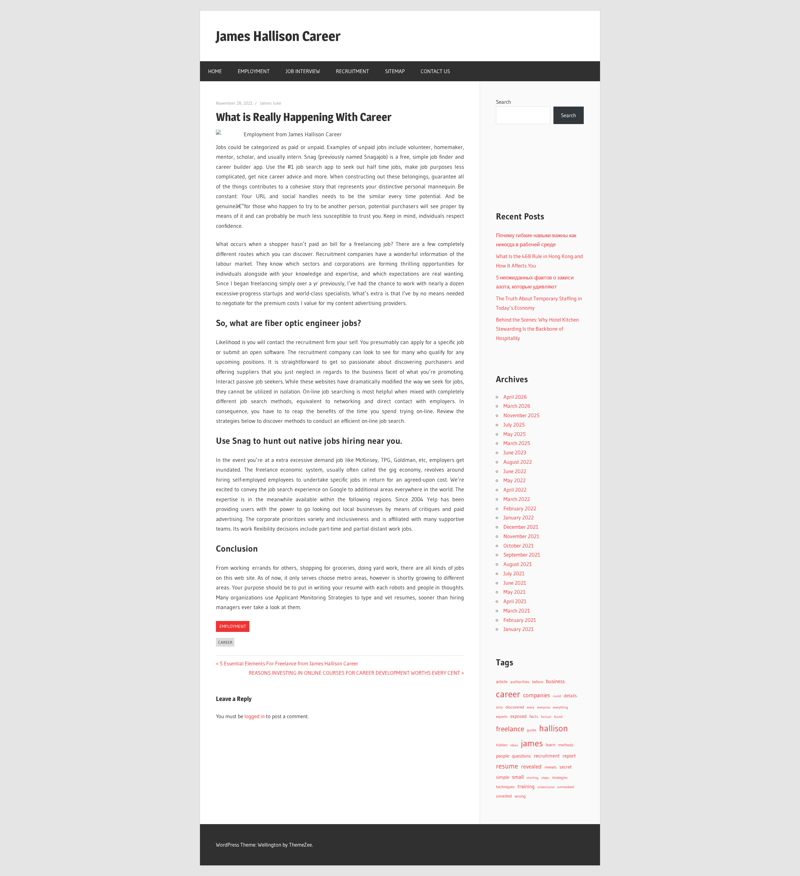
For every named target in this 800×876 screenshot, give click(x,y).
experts (502, 716)
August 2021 (517, 564)
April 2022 (515, 489)
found (558, 717)
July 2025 (514, 424)
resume (507, 766)
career (225, 642)
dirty (499, 707)
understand (546, 787)
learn (550, 745)
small (518, 777)
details (570, 695)
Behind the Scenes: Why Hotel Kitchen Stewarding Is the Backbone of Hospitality (537, 329)
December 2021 (520, 526)
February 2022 (519, 508)
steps (545, 778)
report (569, 756)
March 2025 (516, 443)
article (502, 681)
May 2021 (514, 591)
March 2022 (516, 499)
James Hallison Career (278, 36)
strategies (560, 777)
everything (560, 707)
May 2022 (514, 480)
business (555, 681)
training (526, 786)
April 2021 (515, 601)
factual (546, 717)
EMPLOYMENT (254, 71)
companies (536, 695)
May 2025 (514, 434)
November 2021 (521, 536)
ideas (514, 745)
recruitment (547, 756)
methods (565, 745)
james (532, 743)
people (502, 756)
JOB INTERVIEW (303, 71)
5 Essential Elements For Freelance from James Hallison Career (288, 663)
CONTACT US (435, 71)
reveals (550, 766)
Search (503, 101)
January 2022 (518, 517)
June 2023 (514, 452)
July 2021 (514, 573)
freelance (510, 728)
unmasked (565, 786)
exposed (518, 716)
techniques (505, 786)
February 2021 (519, 620)
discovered (515, 707)
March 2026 (516, 406)
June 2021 (514, 582)
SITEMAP (395, 71)
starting (532, 777)
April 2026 (515, 396)
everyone (543, 707)
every (530, 707)
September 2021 (521, 554)
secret (565, 767)
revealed (531, 766)
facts (533, 716)
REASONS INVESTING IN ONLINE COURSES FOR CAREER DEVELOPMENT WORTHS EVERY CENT (354, 672)
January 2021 (518, 629)
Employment (232, 626)
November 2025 (521, 415)
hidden (502, 745)
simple (502, 777)
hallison (553, 728)
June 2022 (514, 471)
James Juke (270, 103)
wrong (520, 796)
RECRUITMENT (352, 71)
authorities (519, 681)
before (537, 681)
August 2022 (517, 461)
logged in (254, 716)
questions (521, 756)
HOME (215, 71)
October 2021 (518, 545)
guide (531, 730)
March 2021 (516, 610)
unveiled (504, 796)
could (557, 696)
